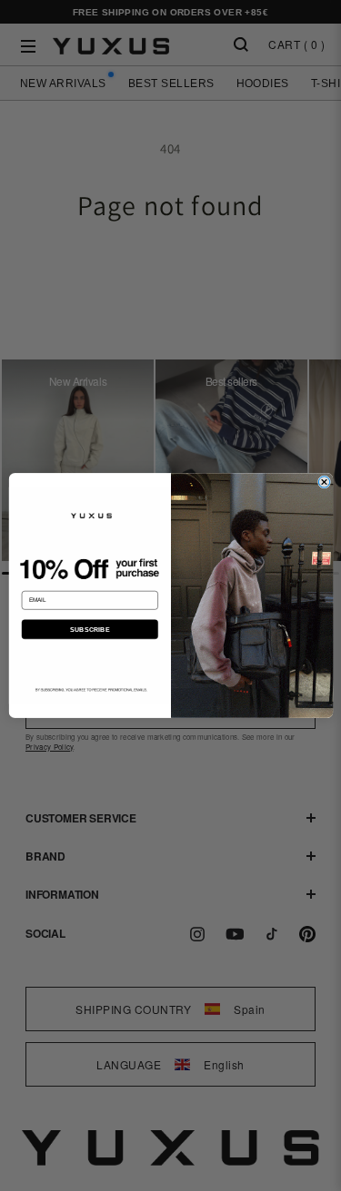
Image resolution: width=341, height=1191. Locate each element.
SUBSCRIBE (89, 629)
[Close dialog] (323, 482)
